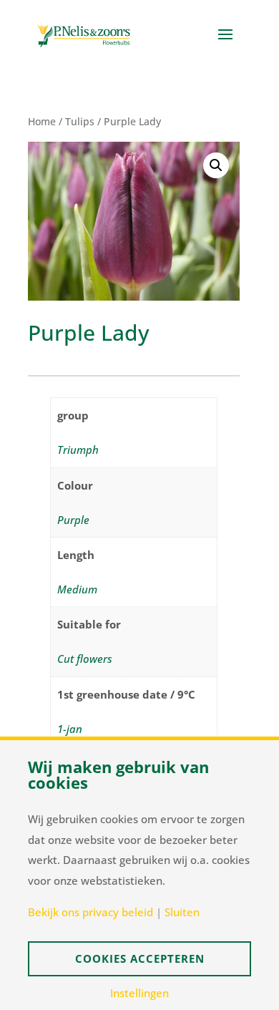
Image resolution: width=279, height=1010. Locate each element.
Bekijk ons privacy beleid (90, 912)
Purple (73, 520)
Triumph (78, 449)
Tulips (79, 121)
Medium (77, 589)
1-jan (69, 729)
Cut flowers (84, 658)
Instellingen (139, 993)
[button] (216, 165)
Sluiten (182, 912)
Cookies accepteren (140, 958)
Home (42, 121)
